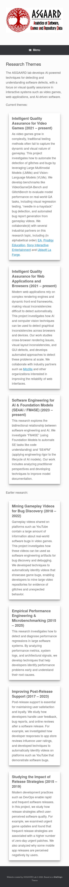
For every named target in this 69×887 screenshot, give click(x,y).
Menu (36, 50)
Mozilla (27, 369)
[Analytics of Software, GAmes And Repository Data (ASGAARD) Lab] (34, 20)
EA (40, 240)
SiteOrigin (58, 877)
